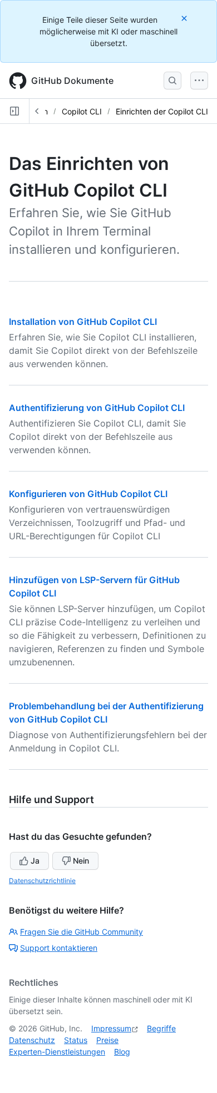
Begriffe (161, 1028)
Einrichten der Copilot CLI (162, 111)
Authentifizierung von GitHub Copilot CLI (97, 407)
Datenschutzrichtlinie (42, 880)
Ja (35, 860)
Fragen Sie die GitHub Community (81, 931)
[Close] (185, 18)
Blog (122, 1051)
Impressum (111, 1028)
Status (75, 1040)
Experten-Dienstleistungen (57, 1051)
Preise (107, 1040)
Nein (81, 860)
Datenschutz (32, 1040)
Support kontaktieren (58, 947)
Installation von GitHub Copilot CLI (83, 321)
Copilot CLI (82, 111)
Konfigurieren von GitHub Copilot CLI (88, 493)
